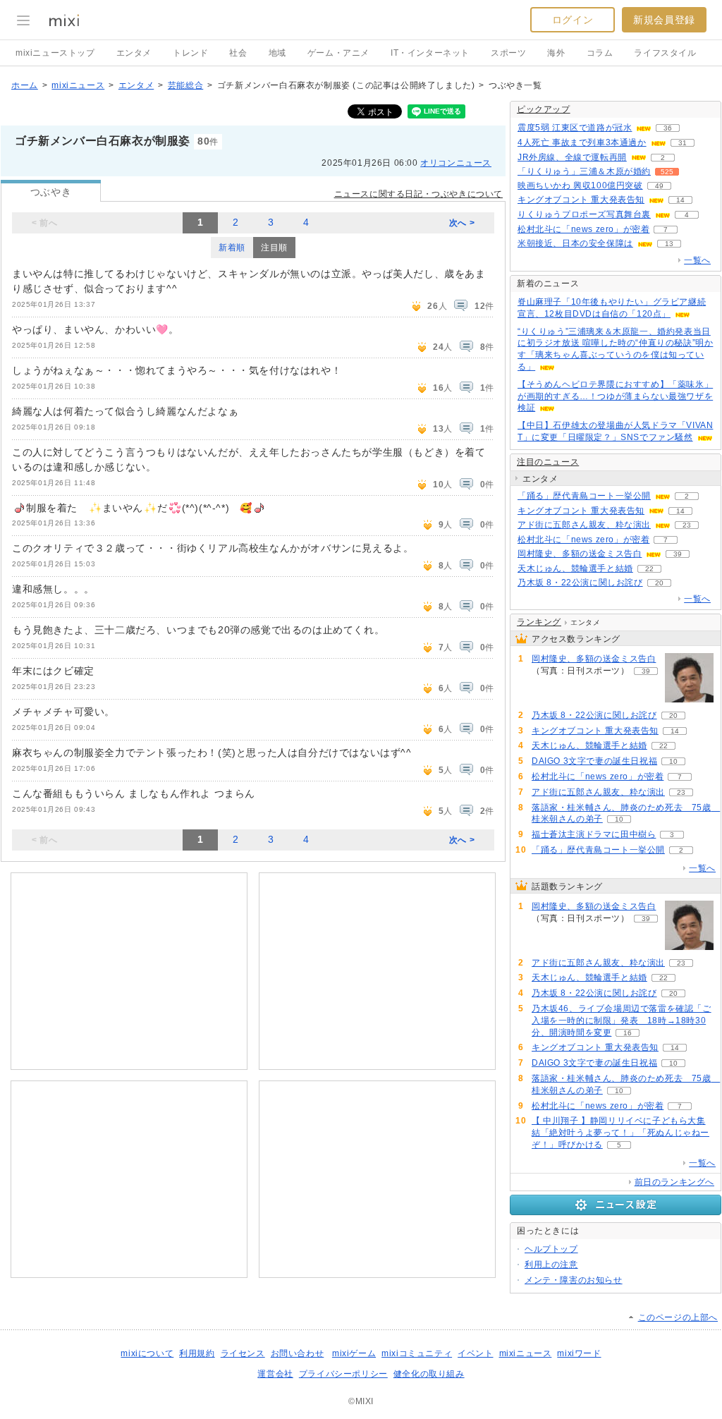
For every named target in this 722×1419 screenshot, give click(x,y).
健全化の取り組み (429, 1374)
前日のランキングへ (674, 1182)
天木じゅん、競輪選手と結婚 (575, 568)
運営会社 (275, 1374)
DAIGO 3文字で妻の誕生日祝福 (594, 761)
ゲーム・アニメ (338, 53)
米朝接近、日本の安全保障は (575, 243)
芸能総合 (185, 85)
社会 (238, 53)
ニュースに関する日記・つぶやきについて (418, 194)
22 (649, 569)
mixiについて (147, 1353)
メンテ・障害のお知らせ (574, 1280)
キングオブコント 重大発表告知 (581, 200)
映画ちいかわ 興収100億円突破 (580, 185)
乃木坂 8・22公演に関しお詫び (580, 582)
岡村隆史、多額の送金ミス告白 (580, 554)
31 (682, 143)
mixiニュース (77, 85)
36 (667, 128)
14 (680, 200)
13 (669, 244)
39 (677, 554)
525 (667, 172)
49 (659, 186)
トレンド (190, 53)
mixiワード (579, 1353)
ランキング (539, 622)
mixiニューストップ (55, 53)
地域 (277, 53)
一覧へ (697, 260)
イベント (475, 1353)
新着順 (232, 247)
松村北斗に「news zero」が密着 (583, 229)
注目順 (274, 247)
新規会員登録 (664, 19)
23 (687, 525)
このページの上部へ (678, 1317)
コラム (600, 53)
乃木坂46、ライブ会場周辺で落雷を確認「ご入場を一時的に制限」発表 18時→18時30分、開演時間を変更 (621, 1020)
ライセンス (243, 1353)
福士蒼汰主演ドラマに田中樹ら (594, 834)
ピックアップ (543, 109)
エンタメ (134, 53)
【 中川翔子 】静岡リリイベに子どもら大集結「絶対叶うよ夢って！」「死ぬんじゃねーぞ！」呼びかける (620, 1133)
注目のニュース (548, 462)
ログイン (572, 19)
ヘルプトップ (551, 1249)
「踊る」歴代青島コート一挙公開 (584, 496)
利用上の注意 (551, 1264)
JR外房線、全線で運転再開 (572, 157)
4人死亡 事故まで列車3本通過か (582, 142)
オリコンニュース (455, 163)
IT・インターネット (430, 53)
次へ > (462, 223)
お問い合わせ (297, 1353)
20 (659, 583)
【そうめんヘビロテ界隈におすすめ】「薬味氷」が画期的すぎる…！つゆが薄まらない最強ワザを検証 (615, 396)
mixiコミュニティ (416, 1353)
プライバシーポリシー (343, 1374)
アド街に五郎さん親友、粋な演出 (584, 525)
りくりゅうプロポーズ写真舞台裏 (584, 214)
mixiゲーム (354, 1353)
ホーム (24, 85)
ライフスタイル (665, 53)
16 (627, 1033)
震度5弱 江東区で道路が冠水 (575, 128)
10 (673, 761)
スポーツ (508, 53)
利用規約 (196, 1353)
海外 (556, 53)
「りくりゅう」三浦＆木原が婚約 (584, 171)
